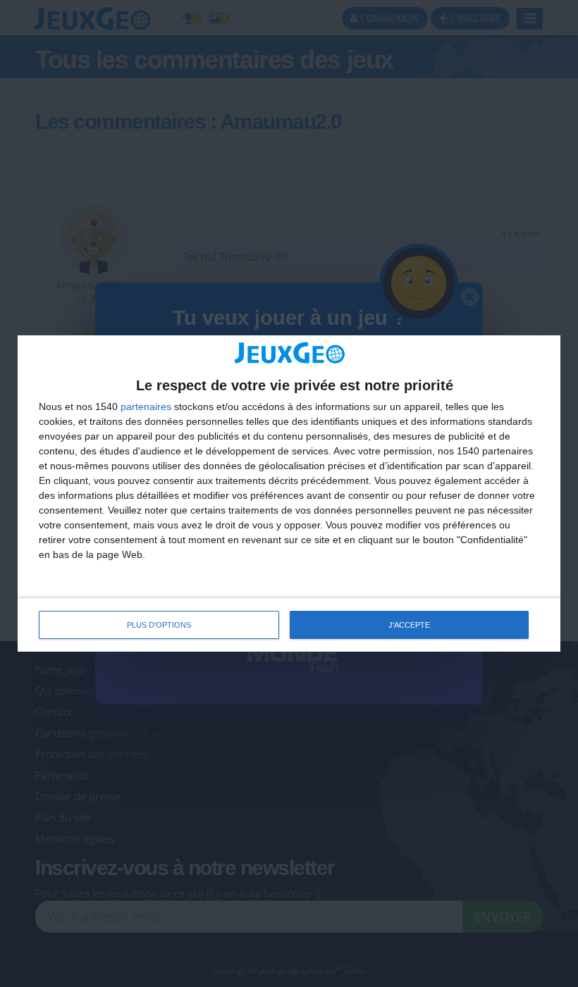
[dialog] (289, 493)
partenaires (146, 406)
